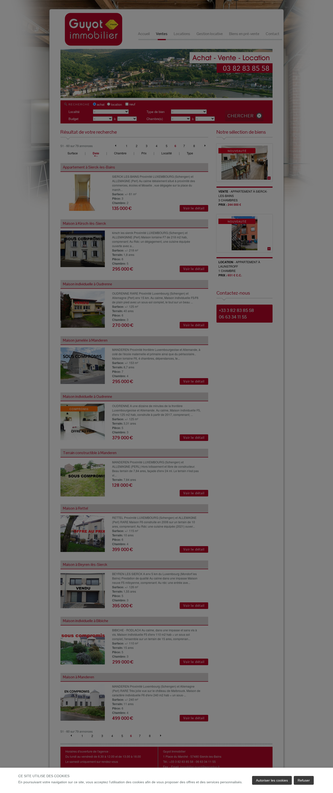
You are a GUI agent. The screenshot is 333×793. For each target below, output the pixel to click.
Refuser (304, 780)
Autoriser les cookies (272, 780)
